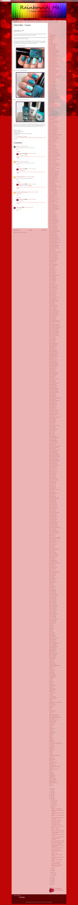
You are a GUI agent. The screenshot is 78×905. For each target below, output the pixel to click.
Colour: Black (51, 590)
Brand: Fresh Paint (52, 228)
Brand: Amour (51, 67)
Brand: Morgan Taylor (53, 383)
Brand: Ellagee (52, 204)
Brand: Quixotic (52, 477)
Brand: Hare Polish (52, 260)
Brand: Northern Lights (53, 417)
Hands (50, 679)
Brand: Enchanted (52, 207)
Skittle (50, 751)
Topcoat (50, 774)
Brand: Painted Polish (53, 437)
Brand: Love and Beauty (53, 332)
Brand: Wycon (51, 565)
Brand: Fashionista (52, 219)
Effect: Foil (51, 640)
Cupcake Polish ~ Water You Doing (57, 836)
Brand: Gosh (51, 249)
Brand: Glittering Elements (54, 242)
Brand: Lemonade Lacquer (54, 321)
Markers (50, 706)
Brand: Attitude (52, 81)
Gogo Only (51, 672)
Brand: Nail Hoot (52, 395)
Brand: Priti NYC (52, 467)
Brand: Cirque (51, 145)
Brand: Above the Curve (53, 55)
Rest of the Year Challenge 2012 (55, 743)
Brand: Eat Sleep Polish (53, 198)
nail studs (51, 722)
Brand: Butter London (53, 122)
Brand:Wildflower (52, 578)
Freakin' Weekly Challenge (54, 665)
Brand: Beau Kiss (52, 95)
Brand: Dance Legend (53, 171)
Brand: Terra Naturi (52, 530)
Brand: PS (51, 470)
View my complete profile (58, 890)
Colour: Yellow (51, 621)
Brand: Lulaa (51, 340)
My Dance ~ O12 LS (55, 827)
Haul (50, 680)
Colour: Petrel (51, 610)
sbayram (42, 902)
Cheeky (50, 583)
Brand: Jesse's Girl (52, 286)
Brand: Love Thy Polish (53, 335)
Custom (50, 625)
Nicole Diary (51, 728)
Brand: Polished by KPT (53, 455)
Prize (50, 736)
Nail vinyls (51, 724)
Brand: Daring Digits (53, 175)
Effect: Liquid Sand (52, 646)
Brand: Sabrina (52, 496)
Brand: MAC (51, 347)
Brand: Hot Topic (52, 265)
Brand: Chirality (52, 140)
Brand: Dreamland (52, 196)
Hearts (37, 137)
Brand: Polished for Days (53, 456)
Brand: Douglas (52, 194)
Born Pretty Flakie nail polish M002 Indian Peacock (57, 846)
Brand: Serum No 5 (52, 504)
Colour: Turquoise (28, 137)
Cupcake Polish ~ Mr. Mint (56, 824)
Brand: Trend (51, 542)
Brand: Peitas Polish (53, 441)
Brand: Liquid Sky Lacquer (54, 327)
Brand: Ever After (52, 215)
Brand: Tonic (51, 535)
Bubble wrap (51, 580)
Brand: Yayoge (52, 568)
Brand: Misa (51, 370)
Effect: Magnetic (52, 647)
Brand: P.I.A (51, 432)
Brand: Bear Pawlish (53, 93)
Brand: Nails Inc (52, 402)
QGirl (50, 739)
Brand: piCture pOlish (53, 447)
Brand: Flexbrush (52, 223)
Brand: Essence (52, 209)
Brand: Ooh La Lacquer (53, 425)
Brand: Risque (51, 488)
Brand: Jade (51, 283)
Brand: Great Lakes (52, 254)
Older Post (44, 230)
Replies (19, 151)
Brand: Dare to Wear (53, 174)
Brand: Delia (51, 182)
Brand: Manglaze (52, 354)
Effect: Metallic (52, 650)
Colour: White (51, 620)
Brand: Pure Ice (52, 474)
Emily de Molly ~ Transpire (56, 821)
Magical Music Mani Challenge (54, 702)
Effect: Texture (52, 654)
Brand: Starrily (51, 520)
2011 (51, 884)
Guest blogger (51, 676)
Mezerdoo (41, 137)
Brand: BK (51, 103)
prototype (51, 737)
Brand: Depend (52, 185)
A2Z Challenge (52, 35)
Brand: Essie (51, 211)
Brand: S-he (51, 494)
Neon (50, 725)
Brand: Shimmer (52, 507)
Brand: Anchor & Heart (53, 70)
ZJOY (50, 785)
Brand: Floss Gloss (52, 226)
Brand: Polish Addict (52, 452)
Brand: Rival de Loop (53, 489)
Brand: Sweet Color (52, 526)
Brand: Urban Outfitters (53, 549)
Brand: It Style (51, 280)
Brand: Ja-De (51, 282)
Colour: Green (51, 602)
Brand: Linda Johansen (53, 325)
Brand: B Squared (52, 85)
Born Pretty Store (52, 44)
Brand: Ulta (51, 546)
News (50, 726)
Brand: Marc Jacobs (53, 359)
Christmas (51, 587)
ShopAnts (51, 748)
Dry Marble (51, 634)
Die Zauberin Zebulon (20, 176)
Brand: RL (51, 490)
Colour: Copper (52, 597)
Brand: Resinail (52, 482)
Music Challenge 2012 (53, 715)
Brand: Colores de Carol (53, 153)
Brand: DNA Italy (52, 189)
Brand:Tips (51, 576)
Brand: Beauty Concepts (53, 96)
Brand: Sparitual (52, 515)
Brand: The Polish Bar (53, 533)
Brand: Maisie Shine (53, 351)
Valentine (51, 777)
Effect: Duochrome (52, 638)
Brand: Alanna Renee (53, 59)
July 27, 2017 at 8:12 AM (31, 168)
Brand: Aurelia (51, 82)
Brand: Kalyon (51, 298)
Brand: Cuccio (51, 167)
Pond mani (51, 733)
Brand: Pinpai (51, 448)
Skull (50, 752)
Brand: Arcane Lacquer (53, 77)
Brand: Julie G (51, 295)
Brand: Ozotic (51, 430)
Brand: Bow (51, 119)
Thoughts (51, 773)
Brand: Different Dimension (54, 186)
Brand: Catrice (51, 130)
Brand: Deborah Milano (53, 181)
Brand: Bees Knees (52, 99)
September (53, 804)
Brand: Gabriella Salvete (53, 231)
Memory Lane (51, 710)
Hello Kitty (51, 684)
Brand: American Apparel (53, 66)
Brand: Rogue (51, 492)
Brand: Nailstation (52, 403)
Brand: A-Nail (51, 54)
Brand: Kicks (51, 302)
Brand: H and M (52, 256)
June (52, 867)
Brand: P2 (51, 433)
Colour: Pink (51, 612)
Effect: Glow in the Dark (53, 643)
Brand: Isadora (52, 279)
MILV (50, 713)
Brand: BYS (51, 123)
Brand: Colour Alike (52, 156)
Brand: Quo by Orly (52, 478)
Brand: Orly (51, 428)
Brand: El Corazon (52, 201)
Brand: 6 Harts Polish (53, 50)
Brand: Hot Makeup (52, 264)
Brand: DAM (51, 170)
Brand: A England (52, 52)
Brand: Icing (51, 267)
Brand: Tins (51, 534)
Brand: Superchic (52, 523)
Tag (50, 770)
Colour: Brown (51, 593)
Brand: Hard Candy (52, 258)
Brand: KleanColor (52, 305)
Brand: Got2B (51, 250)
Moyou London (52, 714)
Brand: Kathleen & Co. (53, 299)
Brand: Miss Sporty (52, 373)
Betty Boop (51, 43)
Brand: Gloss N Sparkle (53, 245)
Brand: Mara (51, 358)
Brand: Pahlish (52, 436)
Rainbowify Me (22, 153)
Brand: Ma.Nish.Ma (52, 346)
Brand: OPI (51, 426)
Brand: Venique (52, 552)
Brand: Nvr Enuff (52, 421)
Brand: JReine (51, 294)
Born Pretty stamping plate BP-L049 (57, 840)
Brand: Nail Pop (52, 399)
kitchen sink (51, 692)
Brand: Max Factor (52, 362)
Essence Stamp (52, 657)
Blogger (50, 902)
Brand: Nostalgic (52, 418)
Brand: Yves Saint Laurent (54, 571)
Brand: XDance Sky (52, 567)
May (52, 869)
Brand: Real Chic (52, 481)
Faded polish (51, 658)
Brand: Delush (51, 183)
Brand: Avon (51, 84)
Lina (50, 699)
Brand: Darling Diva (52, 178)
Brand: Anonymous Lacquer (54, 76)
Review (50, 744)
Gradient (50, 673)
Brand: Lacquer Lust (53, 312)
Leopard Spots (52, 696)
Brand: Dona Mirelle (52, 193)
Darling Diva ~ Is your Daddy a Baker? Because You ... (56, 865)
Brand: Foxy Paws (52, 227)
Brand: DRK (51, 197)
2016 (52, 877)
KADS (50, 691)
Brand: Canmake (52, 126)
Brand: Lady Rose (52, 316)
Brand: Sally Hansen (53, 497)
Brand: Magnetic (52, 350)
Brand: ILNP (51, 272)
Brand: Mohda (51, 380)
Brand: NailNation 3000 (53, 400)
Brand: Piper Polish (52, 451)
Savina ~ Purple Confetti (55, 849)
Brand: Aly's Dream (52, 65)
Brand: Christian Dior (53, 141)
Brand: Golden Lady (53, 246)
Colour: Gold (51, 601)
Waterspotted (51, 781)
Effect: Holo (34, 137)
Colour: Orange (52, 609)
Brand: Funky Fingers (53, 230)
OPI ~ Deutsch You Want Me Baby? (57, 842)
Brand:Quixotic (52, 575)
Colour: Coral (51, 598)
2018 (52, 797)
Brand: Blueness (52, 108)
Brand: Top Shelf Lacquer (54, 538)
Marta (17, 146)
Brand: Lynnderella (52, 344)
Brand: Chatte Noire (52, 136)
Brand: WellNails (52, 560)
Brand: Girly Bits (52, 235)
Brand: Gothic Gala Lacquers (54, 252)
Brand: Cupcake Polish (53, 168)
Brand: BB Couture (52, 91)
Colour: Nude (51, 608)
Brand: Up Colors (52, 548)
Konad (50, 694)
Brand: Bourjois (52, 118)
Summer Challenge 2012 (53, 766)
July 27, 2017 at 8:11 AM (31, 153)
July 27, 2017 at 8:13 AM (31, 184)
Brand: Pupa (51, 473)
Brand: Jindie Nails (52, 287)
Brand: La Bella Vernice (53, 310)
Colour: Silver (51, 616)
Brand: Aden (51, 58)
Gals (50, 668)
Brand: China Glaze (52, 138)
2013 (52, 881)
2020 (52, 794)
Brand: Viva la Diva (52, 553)
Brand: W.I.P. (51, 557)
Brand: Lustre (51, 342)
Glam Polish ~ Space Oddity (56, 843)
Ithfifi (17, 161)
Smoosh (50, 754)
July (52, 807)
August (52, 806)
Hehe (50, 683)
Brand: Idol (51, 268)
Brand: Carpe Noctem (53, 127)
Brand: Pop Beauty (52, 458)
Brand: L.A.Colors (52, 306)
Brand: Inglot (51, 276)
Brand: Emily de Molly (20, 137)
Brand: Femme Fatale (53, 220)
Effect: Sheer (51, 651)
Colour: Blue (51, 591)
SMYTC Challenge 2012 (53, 755)
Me (49, 709)
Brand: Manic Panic (52, 357)
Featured (51, 661)
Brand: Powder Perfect (53, 459)
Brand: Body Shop (52, 111)
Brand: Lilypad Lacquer (53, 324)
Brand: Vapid (51, 550)
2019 (52, 795)
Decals (50, 627)
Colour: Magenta (52, 606)
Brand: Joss (51, 291)
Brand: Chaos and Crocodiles (54, 134)
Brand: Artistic (51, 78)
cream (50, 624)
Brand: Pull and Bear (53, 471)
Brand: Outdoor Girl (52, 429)
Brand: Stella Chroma (53, 522)
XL (49, 784)
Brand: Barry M (52, 89)
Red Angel (51, 741)
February (53, 873)
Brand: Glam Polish (52, 238)
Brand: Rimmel (52, 486)
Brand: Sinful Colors (52, 508)
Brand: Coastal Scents (53, 149)
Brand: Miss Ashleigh (53, 372)
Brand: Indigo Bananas (53, 275)
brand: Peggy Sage (52, 440)
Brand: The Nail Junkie (53, 531)
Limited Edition (52, 698)
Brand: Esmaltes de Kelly (53, 208)
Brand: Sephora (52, 503)
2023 (52, 789)
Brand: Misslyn (52, 376)
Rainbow (50, 740)
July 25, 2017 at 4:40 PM (29, 176)
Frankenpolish (51, 664)
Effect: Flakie (51, 639)
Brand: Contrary (52, 160)
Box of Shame (51, 46)
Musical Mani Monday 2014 (54, 717)
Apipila (50, 39)
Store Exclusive (52, 762)
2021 (52, 792)
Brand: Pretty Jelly (52, 462)
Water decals (51, 778)
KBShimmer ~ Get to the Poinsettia (57, 830)
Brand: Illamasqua (52, 269)
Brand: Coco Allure (52, 151)
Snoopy (50, 756)
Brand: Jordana (52, 290)
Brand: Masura (52, 361)
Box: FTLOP (51, 47)
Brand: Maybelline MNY (53, 365)
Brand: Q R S (51, 475)
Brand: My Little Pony (53, 389)
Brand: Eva (51, 212)
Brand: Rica (51, 485)
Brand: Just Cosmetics (53, 297)
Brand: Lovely (51, 336)
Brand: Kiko (51, 303)
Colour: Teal (51, 617)
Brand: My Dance (52, 387)
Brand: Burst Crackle (53, 121)
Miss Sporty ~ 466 (54, 853)
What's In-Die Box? (52, 782)
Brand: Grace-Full (52, 253)
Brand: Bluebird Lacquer (53, 107)
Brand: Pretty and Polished (54, 460)
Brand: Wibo (51, 564)
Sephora (50, 747)
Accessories (51, 36)
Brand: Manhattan (52, 355)
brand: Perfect (51, 444)
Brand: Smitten (52, 511)
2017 (52, 798)
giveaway (51, 670)
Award (50, 40)
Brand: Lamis (51, 317)
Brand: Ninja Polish (52, 414)
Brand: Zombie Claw (53, 572)
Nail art (44, 137)
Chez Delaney (51, 586)
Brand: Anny (51, 74)
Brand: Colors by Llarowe (53, 155)
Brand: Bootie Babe (52, 114)
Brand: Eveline (52, 213)
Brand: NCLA (51, 406)
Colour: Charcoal (52, 595)
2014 (52, 880)
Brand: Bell (51, 100)
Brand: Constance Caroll (53, 159)
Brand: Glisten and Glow (53, 239)
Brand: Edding (51, 200)
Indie (50, 687)
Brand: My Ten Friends (53, 391)
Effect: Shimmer (52, 653)
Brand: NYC (51, 422)
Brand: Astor (51, 80)
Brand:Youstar (51, 579)
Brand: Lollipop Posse (53, 329)
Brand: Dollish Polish (53, 190)
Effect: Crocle (51, 636)
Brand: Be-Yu (51, 92)
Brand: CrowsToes (52, 166)
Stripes (50, 763)
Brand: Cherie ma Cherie (53, 137)
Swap (50, 767)
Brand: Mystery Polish (53, 392)
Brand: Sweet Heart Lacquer (54, 527)
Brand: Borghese (52, 115)
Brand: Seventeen (52, 505)
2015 (52, 878)
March (52, 872)
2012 (52, 883)
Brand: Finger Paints (53, 222)
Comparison (51, 623)
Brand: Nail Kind (52, 396)
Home (15, 19)
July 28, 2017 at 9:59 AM (28, 207)
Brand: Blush (51, 110)
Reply (17, 149)
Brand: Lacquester (52, 314)
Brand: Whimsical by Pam (54, 563)
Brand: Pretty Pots (52, 463)
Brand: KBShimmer (52, 301)
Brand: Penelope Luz (53, 443)
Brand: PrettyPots (52, 466)
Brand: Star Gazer (52, 519)
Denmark (51, 628)
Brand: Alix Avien (52, 63)
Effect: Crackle (52, 635)
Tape (50, 771)
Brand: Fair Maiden (52, 216)
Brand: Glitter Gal (52, 241)
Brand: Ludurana (52, 339)
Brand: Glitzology (52, 243)
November (53, 801)
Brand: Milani (51, 369)
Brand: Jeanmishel (52, 284)
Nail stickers (51, 721)
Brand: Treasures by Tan (53, 541)
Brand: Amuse (51, 69)
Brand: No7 (51, 415)
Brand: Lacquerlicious (53, 313)
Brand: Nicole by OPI (53, 410)
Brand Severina (52, 48)
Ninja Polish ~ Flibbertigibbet (56, 808)
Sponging (51, 758)
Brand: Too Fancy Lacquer (54, 537)
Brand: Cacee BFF (52, 125)
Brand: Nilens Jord (52, 411)
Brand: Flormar (52, 224)
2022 (52, 791)
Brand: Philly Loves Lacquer (54, 445)
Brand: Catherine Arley (53, 129)
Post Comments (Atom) (23, 232)
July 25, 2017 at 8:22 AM (23, 146)
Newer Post (16, 230)
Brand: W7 (51, 559)
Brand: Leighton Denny (53, 320)
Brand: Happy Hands (53, 257)
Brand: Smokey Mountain (53, 512)
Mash (50, 707)
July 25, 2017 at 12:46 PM (23, 161)
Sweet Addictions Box (53, 769)
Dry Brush (51, 632)
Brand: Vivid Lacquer (53, 556)
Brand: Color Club (52, 152)
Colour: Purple (51, 613)
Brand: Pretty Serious (53, 464)
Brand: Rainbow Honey (53, 479)
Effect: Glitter (51, 642)
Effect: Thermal (52, 655)
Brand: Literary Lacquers (53, 328)
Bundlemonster (52, 582)
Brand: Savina (51, 501)
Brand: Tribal (51, 545)
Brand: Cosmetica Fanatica (54, 164)
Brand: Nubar (51, 419)
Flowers (50, 662)
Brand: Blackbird (52, 104)
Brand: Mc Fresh (52, 366)
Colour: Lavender (52, 605)
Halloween (51, 677)
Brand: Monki (51, 381)
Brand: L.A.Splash (52, 309)
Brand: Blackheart (52, 106)
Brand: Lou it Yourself (53, 331)
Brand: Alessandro (52, 62)
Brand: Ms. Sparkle (52, 385)
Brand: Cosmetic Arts (53, 163)
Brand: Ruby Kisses (52, 493)
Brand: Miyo (51, 377)
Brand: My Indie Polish (53, 388)
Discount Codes (21, 19)
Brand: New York (52, 407)
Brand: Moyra (51, 384)
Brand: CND (51, 148)
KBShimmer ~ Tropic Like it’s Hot (57, 847)
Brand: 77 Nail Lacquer (53, 51)
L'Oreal (50, 695)
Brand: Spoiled (52, 518)
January (53, 875)
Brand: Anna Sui (52, 73)
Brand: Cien (51, 144)
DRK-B (50, 631)
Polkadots (51, 732)
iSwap (27, 19)
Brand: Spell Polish (52, 516)
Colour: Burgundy (52, 594)
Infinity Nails (51, 688)
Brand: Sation (51, 500)
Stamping (15, 138)
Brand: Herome (52, 261)
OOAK (50, 729)
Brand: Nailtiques (52, 404)
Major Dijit (51, 703)
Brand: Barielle (52, 88)
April (52, 870)
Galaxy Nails (51, 666)
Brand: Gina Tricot (52, 234)
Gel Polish (51, 669)
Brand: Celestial (52, 133)
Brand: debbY (51, 179)
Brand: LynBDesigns (53, 343)
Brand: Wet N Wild (52, 561)
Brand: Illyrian (51, 271)
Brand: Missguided (52, 374)
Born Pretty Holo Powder (55, 863)
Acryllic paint (51, 37)
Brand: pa (51, 434)
